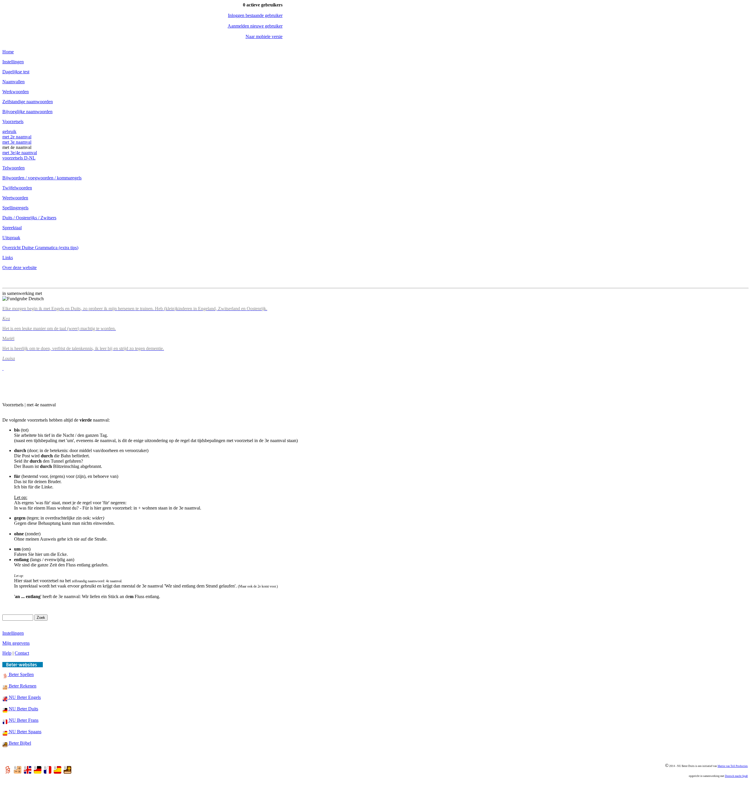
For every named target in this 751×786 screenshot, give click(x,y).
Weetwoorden (15, 197)
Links (7, 257)
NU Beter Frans (23, 720)
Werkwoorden (15, 91)
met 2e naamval (16, 136)
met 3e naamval (16, 142)
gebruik (9, 131)
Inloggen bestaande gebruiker (255, 15)
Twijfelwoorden (17, 187)
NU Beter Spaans (24, 731)
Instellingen (13, 61)
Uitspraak (11, 237)
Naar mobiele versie (264, 36)
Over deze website (19, 267)
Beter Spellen (21, 674)
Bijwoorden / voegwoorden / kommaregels (42, 177)
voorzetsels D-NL (18, 157)
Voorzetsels (12, 121)
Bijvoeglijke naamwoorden (27, 111)
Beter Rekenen (22, 685)
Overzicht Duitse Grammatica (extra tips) (40, 247)
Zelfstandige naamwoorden (27, 101)
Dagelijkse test (15, 71)
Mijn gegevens (16, 643)
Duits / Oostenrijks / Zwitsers (29, 217)
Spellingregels (15, 207)
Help (6, 653)
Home (8, 51)
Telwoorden (13, 167)
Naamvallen (13, 81)
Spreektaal (12, 227)
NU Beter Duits (23, 708)
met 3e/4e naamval (19, 152)
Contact (22, 653)
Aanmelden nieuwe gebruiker (255, 25)
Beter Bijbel (19, 743)
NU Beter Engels (24, 697)
